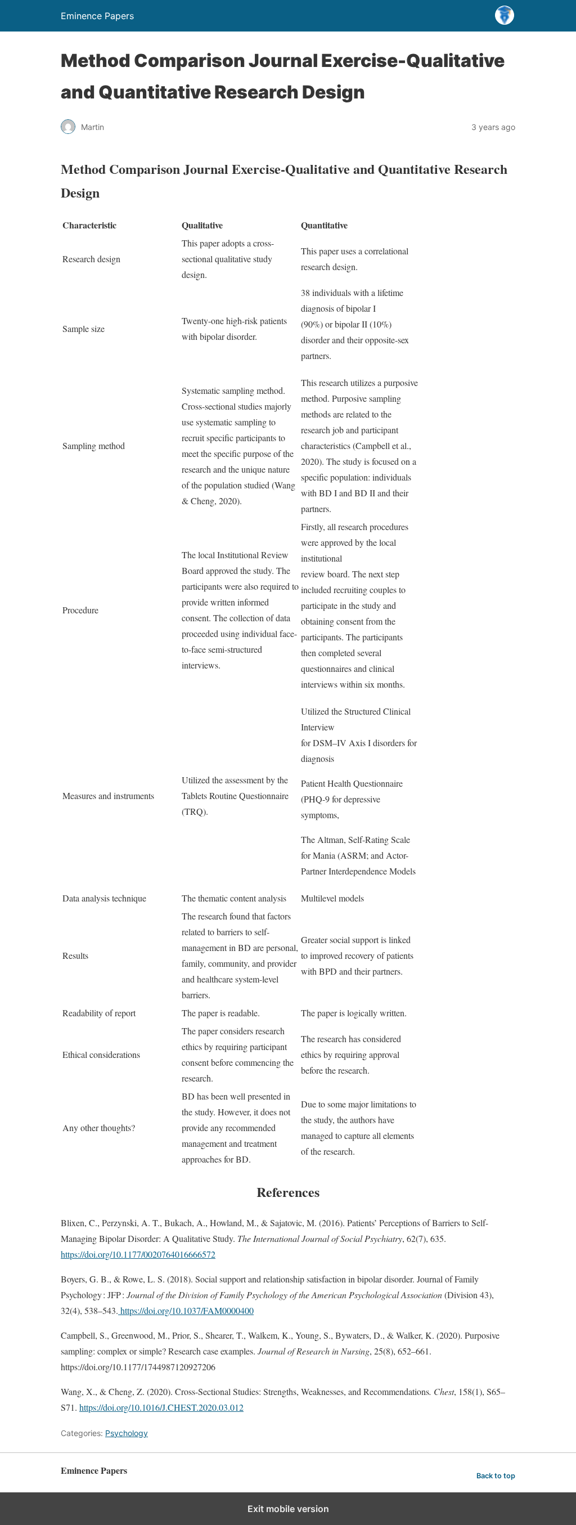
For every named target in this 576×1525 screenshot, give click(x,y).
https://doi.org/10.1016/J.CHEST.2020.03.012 (161, 1407)
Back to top (495, 1476)
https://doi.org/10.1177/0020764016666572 (138, 1254)
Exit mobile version (288, 1508)
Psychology (126, 1433)
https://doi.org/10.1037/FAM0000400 (186, 1310)
